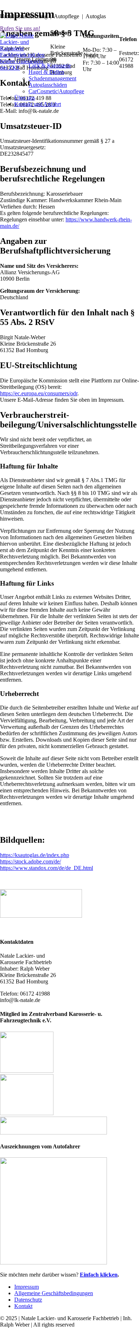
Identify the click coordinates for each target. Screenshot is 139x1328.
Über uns (24, 98)
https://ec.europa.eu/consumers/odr (38, 393)
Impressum (26, 1287)
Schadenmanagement (52, 78)
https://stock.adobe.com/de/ (30, 861)
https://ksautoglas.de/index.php (34, 855)
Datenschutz (28, 1300)
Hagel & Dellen (46, 72)
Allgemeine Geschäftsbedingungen (53, 1293)
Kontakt (23, 1306)
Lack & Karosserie (50, 65)
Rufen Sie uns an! (20, 28)
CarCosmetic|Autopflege (56, 91)
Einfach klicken (99, 1275)
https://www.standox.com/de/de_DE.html (46, 868)
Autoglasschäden (48, 85)
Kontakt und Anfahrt (37, 104)
